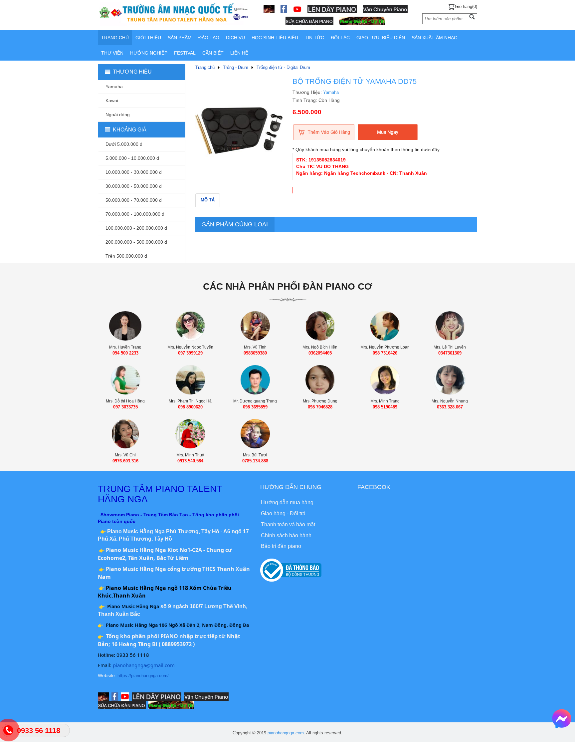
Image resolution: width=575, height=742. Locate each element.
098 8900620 (190, 406)
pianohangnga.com (286, 732)
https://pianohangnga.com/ (143, 675)
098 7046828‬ (320, 406)
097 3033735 (125, 406)
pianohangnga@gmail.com (144, 665)
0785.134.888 (255, 460)
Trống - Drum (235, 67)
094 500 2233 (125, 353)
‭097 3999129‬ (190, 353)
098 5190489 (385, 406)
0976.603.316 (125, 460)
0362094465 (320, 353)
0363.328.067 (450, 406)
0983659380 (255, 353)
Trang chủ (205, 67)
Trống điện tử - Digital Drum (283, 67)
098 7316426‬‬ (385, 353)
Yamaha (331, 92)
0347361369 (450, 353)
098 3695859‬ (255, 406)
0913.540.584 (190, 460)
